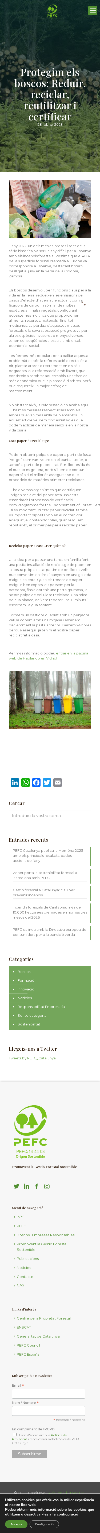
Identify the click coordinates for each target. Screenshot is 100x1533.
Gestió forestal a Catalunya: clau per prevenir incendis (44, 892)
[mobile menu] (92, 10)
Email (18, 1385)
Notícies (25, 998)
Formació (26, 980)
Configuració (44, 1524)
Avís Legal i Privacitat (66, 1493)
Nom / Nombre (25, 1403)
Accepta (16, 1524)
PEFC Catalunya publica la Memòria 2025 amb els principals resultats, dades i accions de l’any (48, 855)
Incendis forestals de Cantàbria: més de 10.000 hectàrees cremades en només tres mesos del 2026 (50, 912)
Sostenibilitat (29, 1024)
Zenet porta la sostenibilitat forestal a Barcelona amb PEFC (45, 875)
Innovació (26, 989)
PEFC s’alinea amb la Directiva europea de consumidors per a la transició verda (49, 932)
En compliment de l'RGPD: (33, 1429)
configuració (67, 1514)
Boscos (24, 971)
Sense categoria (32, 1015)
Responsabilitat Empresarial (42, 1006)
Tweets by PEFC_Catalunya (32, 1058)
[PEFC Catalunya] (52, 25)
